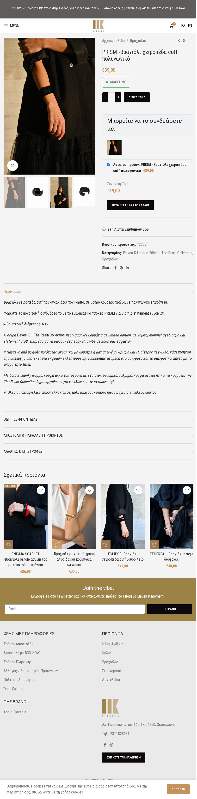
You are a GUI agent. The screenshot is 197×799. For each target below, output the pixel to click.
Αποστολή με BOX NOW (22, 653)
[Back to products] (185, 41)
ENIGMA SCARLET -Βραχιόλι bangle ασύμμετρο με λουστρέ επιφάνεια (25, 559)
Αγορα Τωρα (137, 97)
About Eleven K (15, 712)
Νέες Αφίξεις (113, 644)
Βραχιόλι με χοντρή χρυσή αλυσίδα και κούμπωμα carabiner (74, 559)
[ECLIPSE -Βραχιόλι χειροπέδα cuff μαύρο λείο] (123, 516)
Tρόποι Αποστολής (18, 644)
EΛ (183, 26)
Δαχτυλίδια (111, 679)
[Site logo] (98, 25)
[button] (8, 106)
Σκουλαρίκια (111, 671)
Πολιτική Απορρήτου (19, 679)
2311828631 (19, 8)
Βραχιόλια (138, 40)
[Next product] (190, 41)
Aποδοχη (178, 789)
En (190, 26)
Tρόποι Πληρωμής (18, 662)
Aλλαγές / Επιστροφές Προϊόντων (31, 671)
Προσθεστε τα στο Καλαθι (130, 205)
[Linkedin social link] (127, 268)
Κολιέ (106, 653)
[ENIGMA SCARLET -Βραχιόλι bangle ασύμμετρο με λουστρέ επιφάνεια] (26, 516)
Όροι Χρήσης (13, 689)
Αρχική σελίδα (113, 40)
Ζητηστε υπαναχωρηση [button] (124, 757)
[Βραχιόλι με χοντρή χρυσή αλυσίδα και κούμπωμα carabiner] (74, 516)
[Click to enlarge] (12, 165)
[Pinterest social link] (121, 268)
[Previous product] (179, 41)
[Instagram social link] (111, 745)
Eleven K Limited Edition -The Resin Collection (157, 253)
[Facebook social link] (115, 268)
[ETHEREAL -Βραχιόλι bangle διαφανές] (172, 516)
